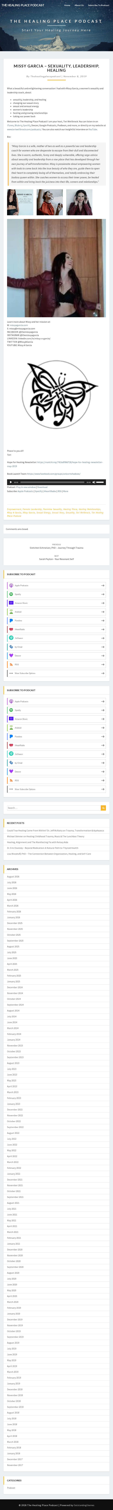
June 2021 (12, 1214)
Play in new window (26, 487)
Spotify (26, 125)
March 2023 (12, 1092)
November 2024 (15, 993)
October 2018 (14, 1401)
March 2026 (12, 905)
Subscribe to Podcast (98, 5)
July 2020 (11, 1278)
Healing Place (70, 509)
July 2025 (11, 952)
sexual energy (43, 512)
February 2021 (14, 1237)
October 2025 (14, 934)
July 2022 (11, 1138)
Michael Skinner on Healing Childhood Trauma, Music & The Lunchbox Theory (45, 836)
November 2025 (15, 928)
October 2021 (14, 1191)
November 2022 (15, 1115)
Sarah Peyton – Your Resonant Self (56, 558)
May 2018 (11, 1430)
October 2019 (14, 1331)
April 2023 (12, 1086)
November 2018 (15, 1395)
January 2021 (13, 1243)
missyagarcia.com (19, 325)
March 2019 (12, 1371)
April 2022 (12, 1156)
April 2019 (12, 1366)
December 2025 (15, 923)
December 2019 (15, 1319)
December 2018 (15, 1389)
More (65, 491)
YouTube (93, 129)
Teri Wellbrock (83, 512)
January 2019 (13, 1383)
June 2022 (12, 1144)
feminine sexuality (52, 509)
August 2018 (13, 1412)
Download (42, 487)
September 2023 (15, 1057)
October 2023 (14, 1051)
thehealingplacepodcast (45, 76)
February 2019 (14, 1377)
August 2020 (13, 1272)
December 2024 (15, 987)
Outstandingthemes (84, 1505)
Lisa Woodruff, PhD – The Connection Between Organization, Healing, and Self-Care (49, 853)
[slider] (100, 482)
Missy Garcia (29, 512)
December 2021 (15, 1179)
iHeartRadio (50, 491)
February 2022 (14, 1167)
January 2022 (13, 1173)
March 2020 (12, 1301)
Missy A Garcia (14, 512)
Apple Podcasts (25, 491)
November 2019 (15, 1325)
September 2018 (15, 1406)
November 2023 (15, 1045)
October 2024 (14, 998)
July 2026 (11, 882)
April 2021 (12, 1226)
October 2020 (14, 1261)
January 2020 (13, 1313)
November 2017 (15, 1465)
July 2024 (11, 1016)
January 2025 (13, 981)
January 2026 (13, 917)
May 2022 (11, 1150)
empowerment (14, 509)
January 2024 (13, 1039)
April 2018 (12, 1436)
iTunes (10, 125)
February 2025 (14, 975)
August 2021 (13, 1202)
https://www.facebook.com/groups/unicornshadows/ (53, 473)
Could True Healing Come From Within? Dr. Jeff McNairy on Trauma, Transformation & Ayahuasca (55, 830)
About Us (79, 5)
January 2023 (13, 1103)
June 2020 (12, 1284)
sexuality (70, 512)
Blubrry (18, 125)
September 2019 (15, 1336)
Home (67, 5)
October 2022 (14, 1121)
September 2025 (15, 940)
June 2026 (12, 888)
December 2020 (15, 1249)
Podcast (11, 1487)
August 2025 (13, 946)
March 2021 (12, 1231)
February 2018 (14, 1447)
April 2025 (12, 963)
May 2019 (11, 1360)
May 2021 (11, 1220)
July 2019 (11, 1348)
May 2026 (11, 893)
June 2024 (12, 1022)
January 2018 (13, 1453)
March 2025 (12, 969)
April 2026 (12, 899)
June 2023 (12, 1074)
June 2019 (12, 1354)
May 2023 (11, 1080)
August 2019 (13, 1342)
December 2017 (15, 1459)
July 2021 (11, 1208)
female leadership (32, 509)
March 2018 (12, 1441)
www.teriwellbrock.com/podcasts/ (24, 129)
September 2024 (15, 1004)
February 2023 (14, 1098)
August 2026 (13, 876)
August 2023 (13, 1063)
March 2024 (12, 1028)
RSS (60, 491)
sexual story (58, 512)
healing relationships (89, 509)
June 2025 (12, 958)
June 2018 (12, 1424)
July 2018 (11, 1418)
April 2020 (12, 1296)
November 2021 (15, 1185)
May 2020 (11, 1290)
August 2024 (13, 1010)
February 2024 (14, 1033)
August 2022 (13, 1132)
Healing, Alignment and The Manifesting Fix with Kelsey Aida (37, 842)
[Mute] (93, 482)
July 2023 (11, 1068)
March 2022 (12, 1162)
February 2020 (14, 1307)
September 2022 (15, 1127)
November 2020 (15, 1255)
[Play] (10, 482)
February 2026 (14, 911)
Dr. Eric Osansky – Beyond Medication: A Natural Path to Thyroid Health (42, 847)
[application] (56, 482)
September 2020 (15, 1266)
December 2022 (15, 1109)
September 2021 (15, 1197)
